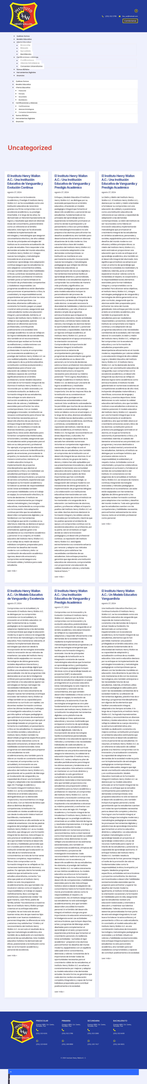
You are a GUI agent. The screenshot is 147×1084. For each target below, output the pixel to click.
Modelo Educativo (24, 39)
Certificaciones (27, 60)
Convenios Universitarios (31, 66)
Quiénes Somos (23, 36)
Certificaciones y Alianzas (27, 57)
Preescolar (25, 45)
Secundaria (25, 51)
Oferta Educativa (24, 42)
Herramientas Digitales (26, 72)
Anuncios (20, 75)
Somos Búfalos (23, 69)
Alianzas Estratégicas (30, 63)
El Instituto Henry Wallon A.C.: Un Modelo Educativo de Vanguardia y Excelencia (25, 594)
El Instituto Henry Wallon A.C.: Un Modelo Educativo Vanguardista (119, 594)
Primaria (24, 48)
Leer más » (12, 570)
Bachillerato (25, 54)
